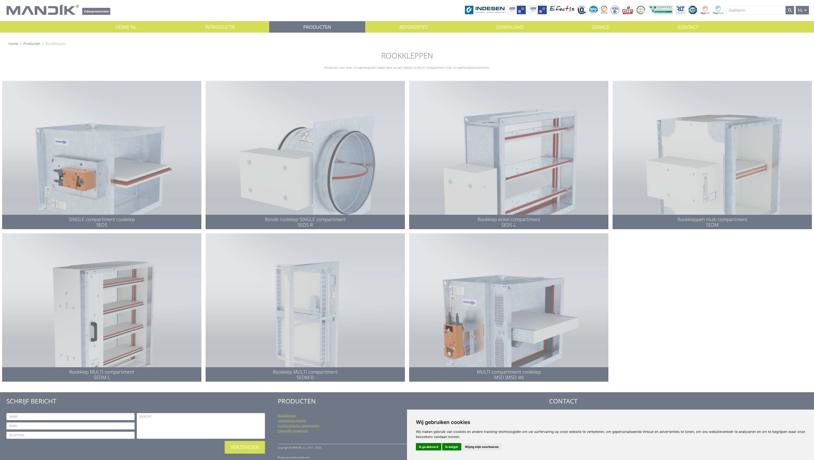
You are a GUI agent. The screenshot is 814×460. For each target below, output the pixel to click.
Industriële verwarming (293, 431)
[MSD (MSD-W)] (508, 306)
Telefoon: (16, 435)
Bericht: (145, 416)
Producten (317, 27)
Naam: (13, 416)
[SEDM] (712, 154)
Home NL (126, 27)
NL (800, 10)
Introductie (220, 27)
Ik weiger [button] (451, 447)
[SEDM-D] (305, 306)
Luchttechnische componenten (298, 426)
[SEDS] (102, 154)
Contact (688, 27)
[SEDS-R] (305, 154)
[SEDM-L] (102, 306)
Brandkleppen (287, 415)
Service (600, 27)
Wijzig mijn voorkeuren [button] (482, 447)
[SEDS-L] (508, 154)
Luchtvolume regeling (292, 420)
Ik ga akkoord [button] (428, 447)
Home (13, 43)
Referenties (413, 27)
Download (509, 27)
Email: (13, 426)
